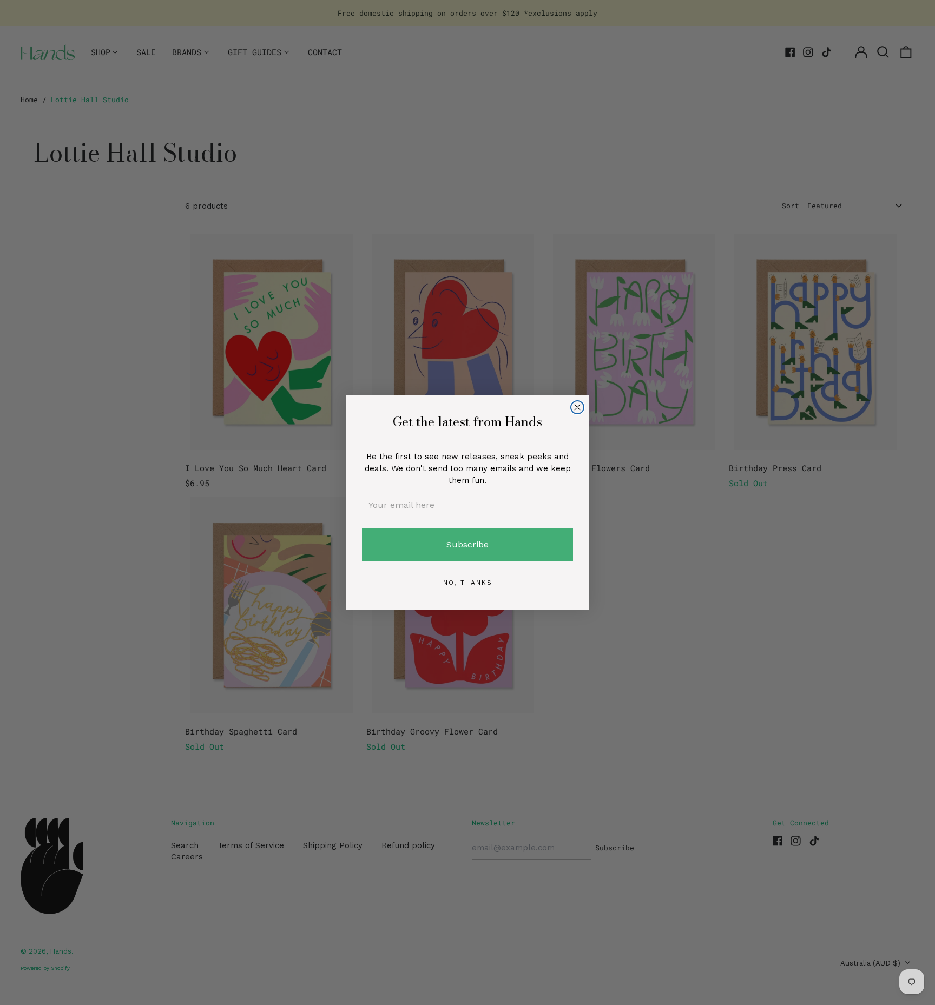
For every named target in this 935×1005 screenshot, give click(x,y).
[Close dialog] (577, 407)
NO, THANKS (467, 582)
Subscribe (467, 544)
